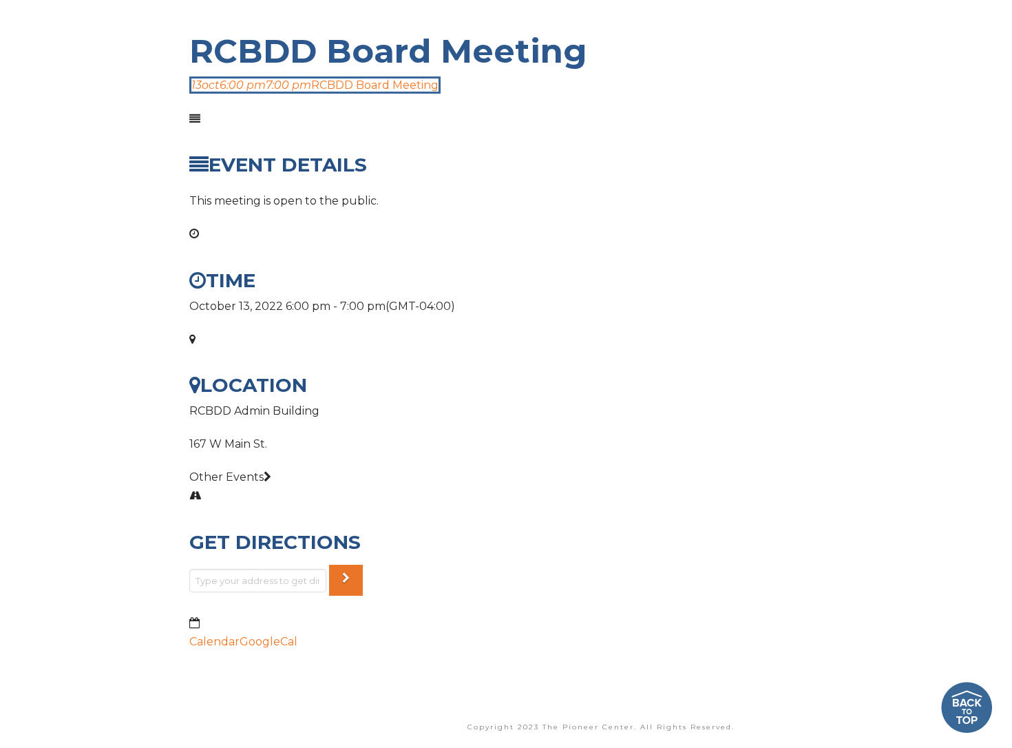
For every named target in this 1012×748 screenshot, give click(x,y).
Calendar (214, 641)
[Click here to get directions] (346, 580)
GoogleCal (268, 641)
